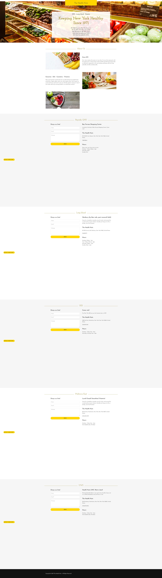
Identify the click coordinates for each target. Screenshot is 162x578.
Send (65, 236)
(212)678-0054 (85, 505)
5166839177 (84, 233)
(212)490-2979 (85, 416)
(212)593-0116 (85, 324)
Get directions (9, 159)
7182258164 (84, 140)
